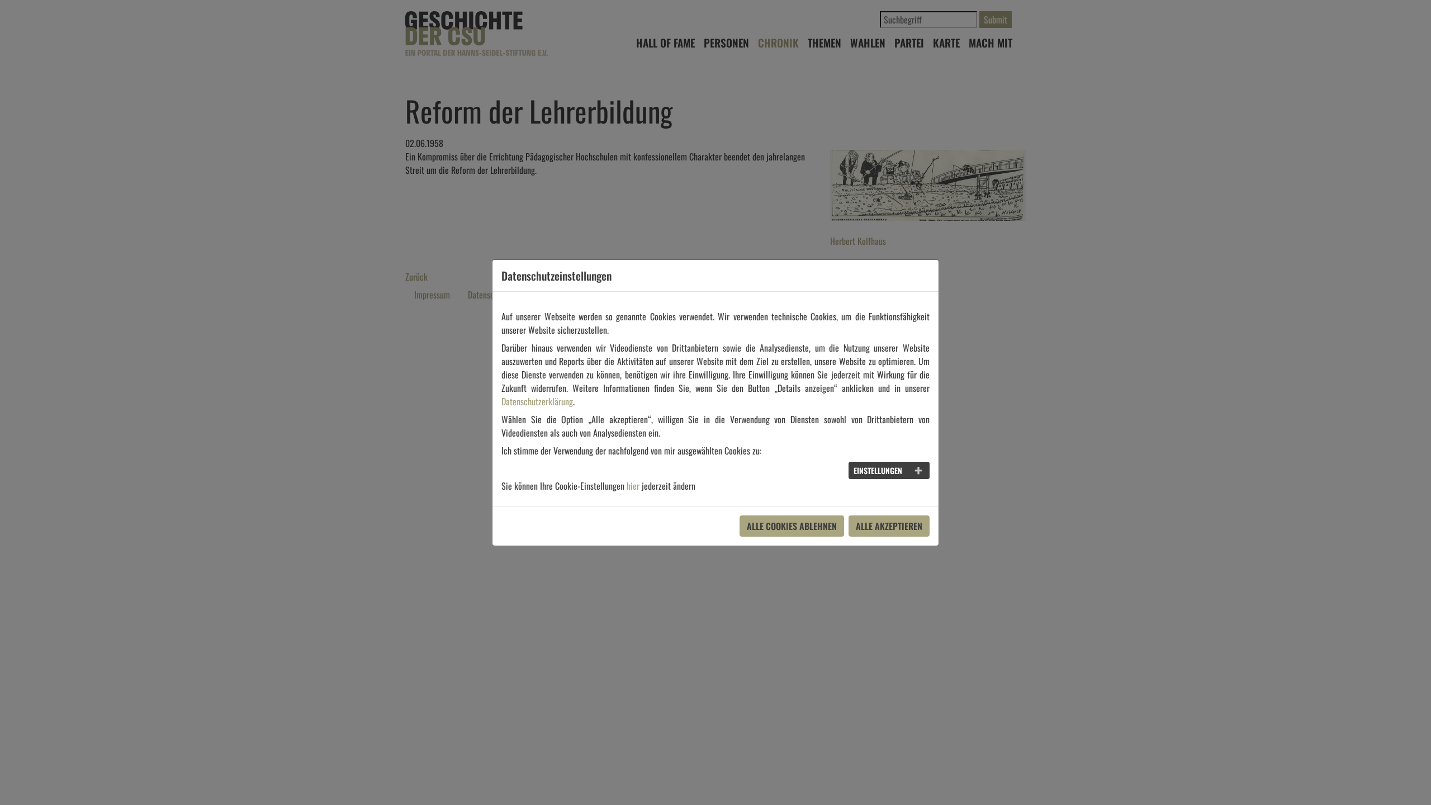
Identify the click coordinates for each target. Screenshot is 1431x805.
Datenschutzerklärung (537, 401)
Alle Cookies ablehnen (792, 526)
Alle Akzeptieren (889, 526)
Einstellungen (878, 470)
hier (633, 486)
